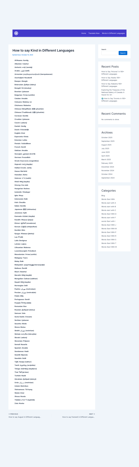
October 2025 (106, 137)
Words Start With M (109, 229)
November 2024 (107, 170)
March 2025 (106, 159)
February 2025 (107, 163)
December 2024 (107, 167)
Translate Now (94, 33)
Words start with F (108, 218)
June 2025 (105, 152)
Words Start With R (108, 236)
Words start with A (108, 203)
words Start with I (108, 221)
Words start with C (108, 210)
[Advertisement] (69, 14)
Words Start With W (109, 247)
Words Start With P (108, 232)
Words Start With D (108, 214)
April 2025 (105, 156)
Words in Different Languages (113, 33)
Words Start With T (108, 243)
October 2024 (106, 174)
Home (83, 33)
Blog (103, 196)
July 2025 (105, 148)
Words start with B (108, 207)
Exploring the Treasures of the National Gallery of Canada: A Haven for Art (113, 92)
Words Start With (108, 199)
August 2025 (106, 145)
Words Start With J (108, 225)
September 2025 (107, 141)
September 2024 (107, 178)
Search (103, 49)
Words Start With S (108, 240)
